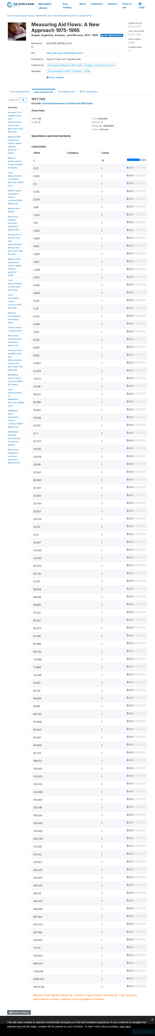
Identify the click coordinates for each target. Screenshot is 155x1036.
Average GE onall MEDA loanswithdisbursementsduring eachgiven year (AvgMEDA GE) (15, 360)
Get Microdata (113, 35)
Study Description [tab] (19, 92)
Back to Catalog (20, 1012)
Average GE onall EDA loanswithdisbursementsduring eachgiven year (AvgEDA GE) (15, 244)
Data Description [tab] (43, 92)
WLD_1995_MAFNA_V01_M (65, 16)
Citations (112, 4)
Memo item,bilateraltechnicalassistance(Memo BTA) (13, 223)
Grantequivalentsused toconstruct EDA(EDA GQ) (14, 301)
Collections (97, 4)
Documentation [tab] (66, 92)
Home (10, 16)
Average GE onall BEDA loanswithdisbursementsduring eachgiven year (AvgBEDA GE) (15, 122)
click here (125, 1026)
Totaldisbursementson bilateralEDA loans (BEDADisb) (16, 179)
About (82, 4)
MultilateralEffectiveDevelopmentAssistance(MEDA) (14, 438)
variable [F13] (85, 16)
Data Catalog (67, 5)
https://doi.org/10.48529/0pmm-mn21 (65, 53)
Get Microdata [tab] (89, 92)
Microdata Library (45, 5)
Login (142, 7)
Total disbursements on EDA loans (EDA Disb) (67, 103)
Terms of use (127, 5)
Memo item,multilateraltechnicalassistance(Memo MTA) (14, 456)
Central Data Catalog (24, 16)
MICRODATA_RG (43, 16)
